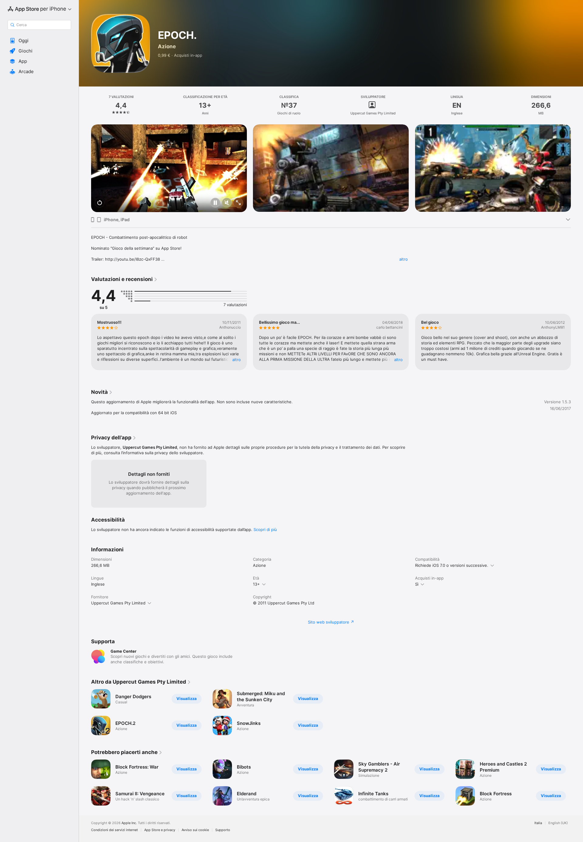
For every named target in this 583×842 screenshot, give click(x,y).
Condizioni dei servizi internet (114, 830)
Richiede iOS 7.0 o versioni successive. (451, 565)
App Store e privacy (159, 830)
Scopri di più (265, 529)
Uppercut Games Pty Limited (118, 602)
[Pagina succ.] (577, 159)
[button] (39, 40)
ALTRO (236, 359)
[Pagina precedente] (85, 159)
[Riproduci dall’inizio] (99, 203)
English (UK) (558, 823)
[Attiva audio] (227, 203)
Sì (416, 584)
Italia (538, 823)
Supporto (222, 830)
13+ (256, 584)
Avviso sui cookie (195, 830)
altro (403, 259)
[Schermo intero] (238, 203)
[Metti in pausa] (215, 203)
